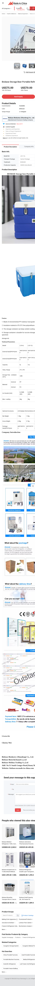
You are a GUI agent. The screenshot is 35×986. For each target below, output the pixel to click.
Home (3, 13)
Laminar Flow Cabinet (25, 923)
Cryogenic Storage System (11, 946)
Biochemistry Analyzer (25, 926)
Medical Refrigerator (29, 959)
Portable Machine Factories (11, 959)
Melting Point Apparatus (9, 919)
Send (17, 810)
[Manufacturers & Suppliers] (17, 3)
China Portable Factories (10, 955)
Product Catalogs (28, 915)
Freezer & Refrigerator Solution (11, 926)
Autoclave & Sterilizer (8, 923)
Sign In (5, 138)
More (3, 972)
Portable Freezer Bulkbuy (10, 968)
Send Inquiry (18, 97)
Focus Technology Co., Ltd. (24, 978)
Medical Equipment (23, 13)
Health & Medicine (11, 13)
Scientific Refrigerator (9, 964)
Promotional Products (25, 919)
